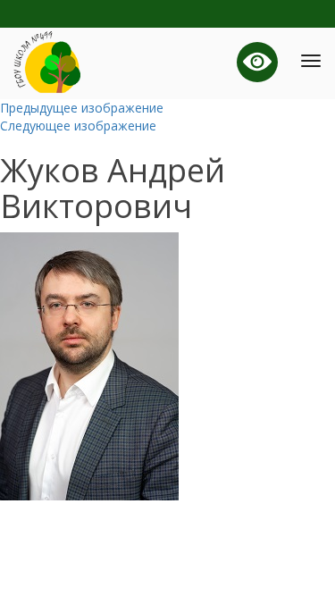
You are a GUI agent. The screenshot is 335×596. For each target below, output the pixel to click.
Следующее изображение (78, 125)
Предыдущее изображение (81, 107)
